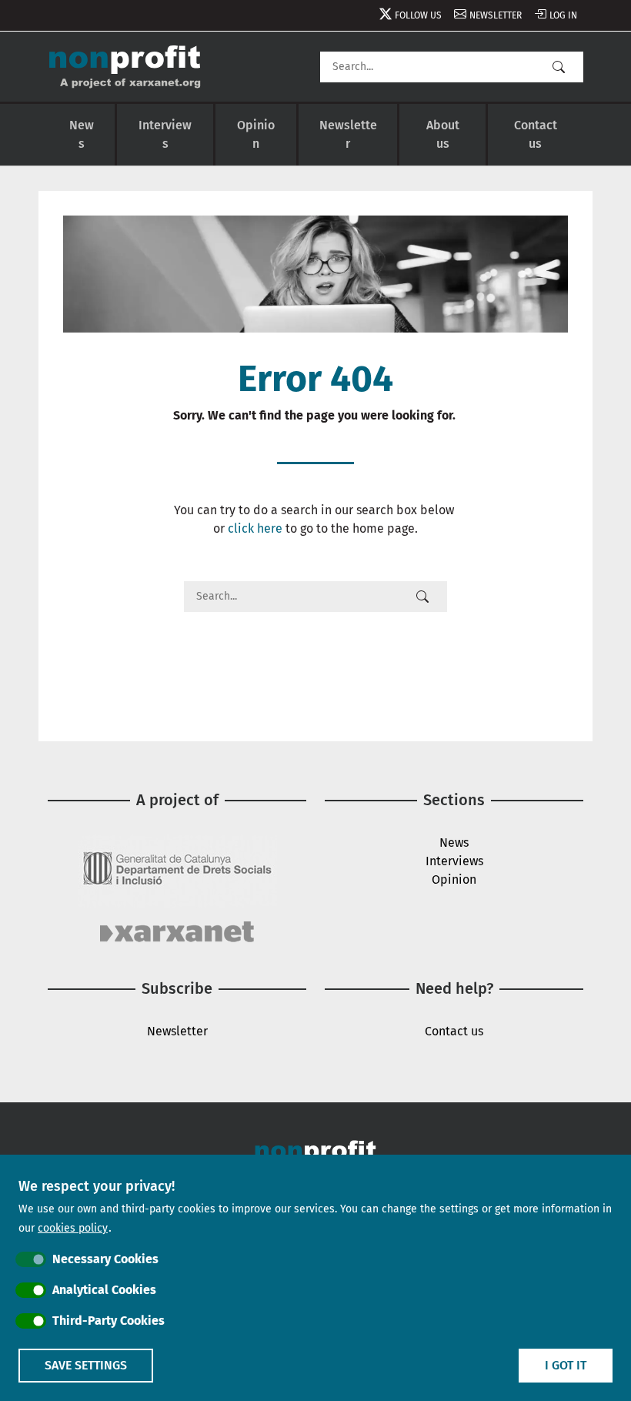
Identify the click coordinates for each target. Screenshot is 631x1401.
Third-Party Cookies (108, 1320)
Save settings (86, 1365)
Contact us (535, 134)
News (81, 134)
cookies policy (73, 1228)
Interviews (165, 134)
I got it (565, 1365)
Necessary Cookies (105, 1259)
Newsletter (495, 15)
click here (255, 528)
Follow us (418, 15)
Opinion (256, 134)
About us (442, 134)
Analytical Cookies (104, 1289)
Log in (563, 15)
